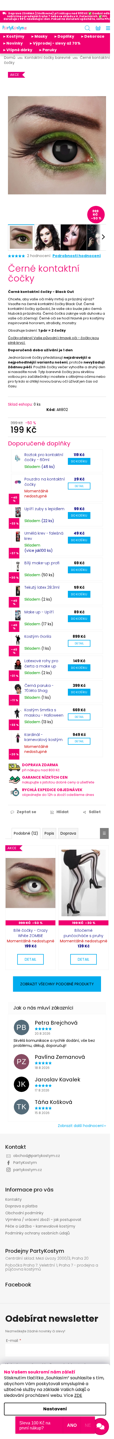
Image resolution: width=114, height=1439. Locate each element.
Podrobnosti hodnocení (76, 255)
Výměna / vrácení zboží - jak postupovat (43, 1219)
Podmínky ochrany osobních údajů (37, 1233)
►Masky (39, 36)
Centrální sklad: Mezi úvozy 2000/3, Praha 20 (47, 1258)
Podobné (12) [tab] (26, 833)
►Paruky (48, 50)
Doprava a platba (21, 1206)
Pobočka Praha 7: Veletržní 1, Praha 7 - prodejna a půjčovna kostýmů (51, 1267)
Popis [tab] (49, 833)
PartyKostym (25, 1162)
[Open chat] (100, 1426)
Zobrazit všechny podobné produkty (57, 984)
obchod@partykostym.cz (36, 1155)
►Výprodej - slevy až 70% (55, 43)
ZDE (78, 1395)
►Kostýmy (13, 36)
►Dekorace (92, 36)
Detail (79, 486)
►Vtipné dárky (17, 50)
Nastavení (55, 1409)
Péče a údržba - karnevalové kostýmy (40, 1226)
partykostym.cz (27, 1169)
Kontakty (13, 1199)
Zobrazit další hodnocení (80, 1125)
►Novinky (13, 43)
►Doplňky (64, 36)
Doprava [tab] (68, 833)
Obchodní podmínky (24, 1213)
